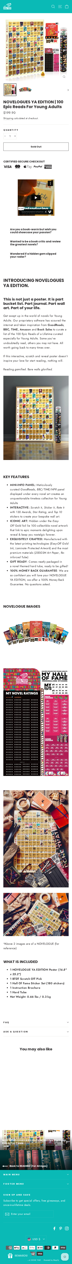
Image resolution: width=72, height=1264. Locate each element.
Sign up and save (16, 1194)
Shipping (8, 118)
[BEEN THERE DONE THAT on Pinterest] (60, 1228)
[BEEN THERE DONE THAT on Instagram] (67, 1228)
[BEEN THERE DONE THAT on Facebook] (54, 1228)
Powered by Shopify (51, 1260)
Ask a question (15, 1031)
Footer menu (13, 1183)
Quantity (10, 130)
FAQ (6, 1022)
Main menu (11, 1174)
